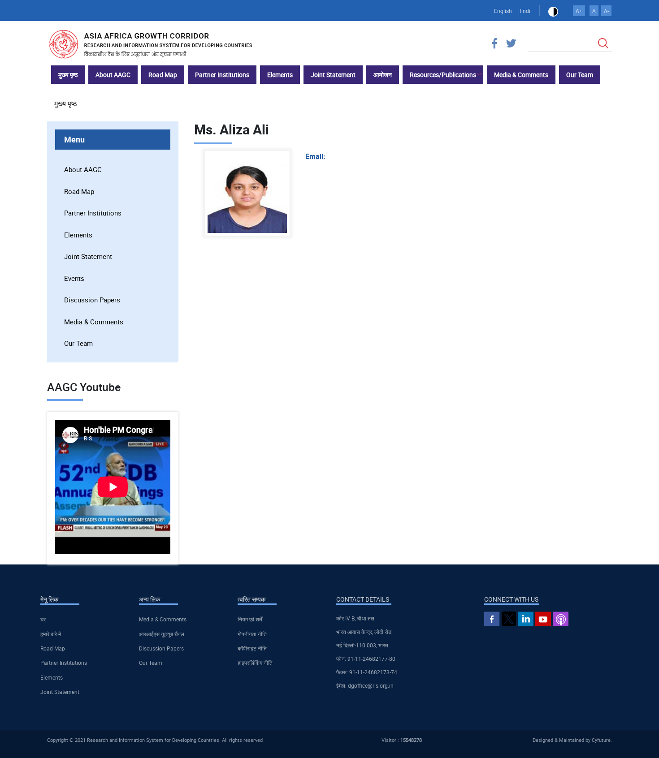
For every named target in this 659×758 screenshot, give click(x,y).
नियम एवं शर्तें (250, 619)
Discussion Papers (92, 299)
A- (606, 10)
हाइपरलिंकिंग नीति (255, 662)
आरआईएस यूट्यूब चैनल (161, 633)
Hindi (523, 10)
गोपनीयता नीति (252, 633)
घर (43, 619)
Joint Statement (88, 256)
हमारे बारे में (50, 633)
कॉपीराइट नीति (252, 648)
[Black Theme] (553, 10)
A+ (579, 10)
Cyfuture (601, 739)
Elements (78, 234)
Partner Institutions (92, 212)
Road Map (79, 191)
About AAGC (83, 169)
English (503, 10)
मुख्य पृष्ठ (65, 103)
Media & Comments (93, 321)
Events (74, 278)
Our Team (78, 343)
